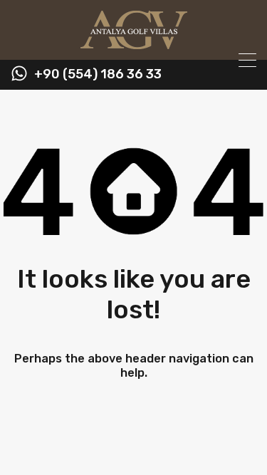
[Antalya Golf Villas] (133, 42)
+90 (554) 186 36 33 (98, 74)
